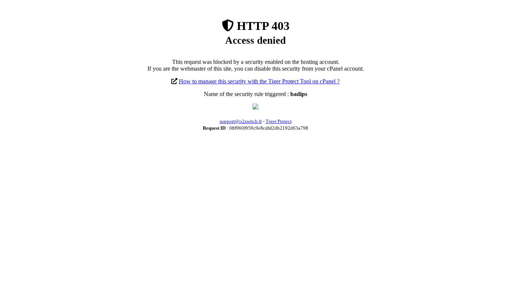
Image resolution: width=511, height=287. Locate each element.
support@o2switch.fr (241, 121)
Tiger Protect (279, 121)
